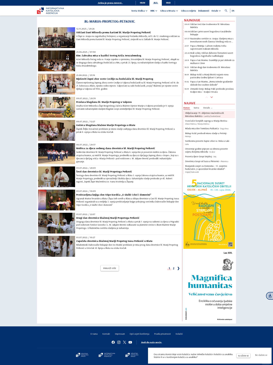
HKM (142, 2)
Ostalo (214, 10)
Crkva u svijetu (188, 10)
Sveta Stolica (138, 10)
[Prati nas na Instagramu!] (119, 342)
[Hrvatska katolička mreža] (82, 355)
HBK (152, 10)
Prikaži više (109, 268)
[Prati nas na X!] (124, 342)
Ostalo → (208, 107)
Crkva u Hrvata (167, 10)
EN (233, 10)
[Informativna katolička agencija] (107, 355)
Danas (186, 107)
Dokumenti (203, 10)
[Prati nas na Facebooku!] (113, 342)
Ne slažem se (261, 354)
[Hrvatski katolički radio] (131, 355)
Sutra (196, 107)
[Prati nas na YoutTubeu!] (130, 342)
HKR (168, 2)
